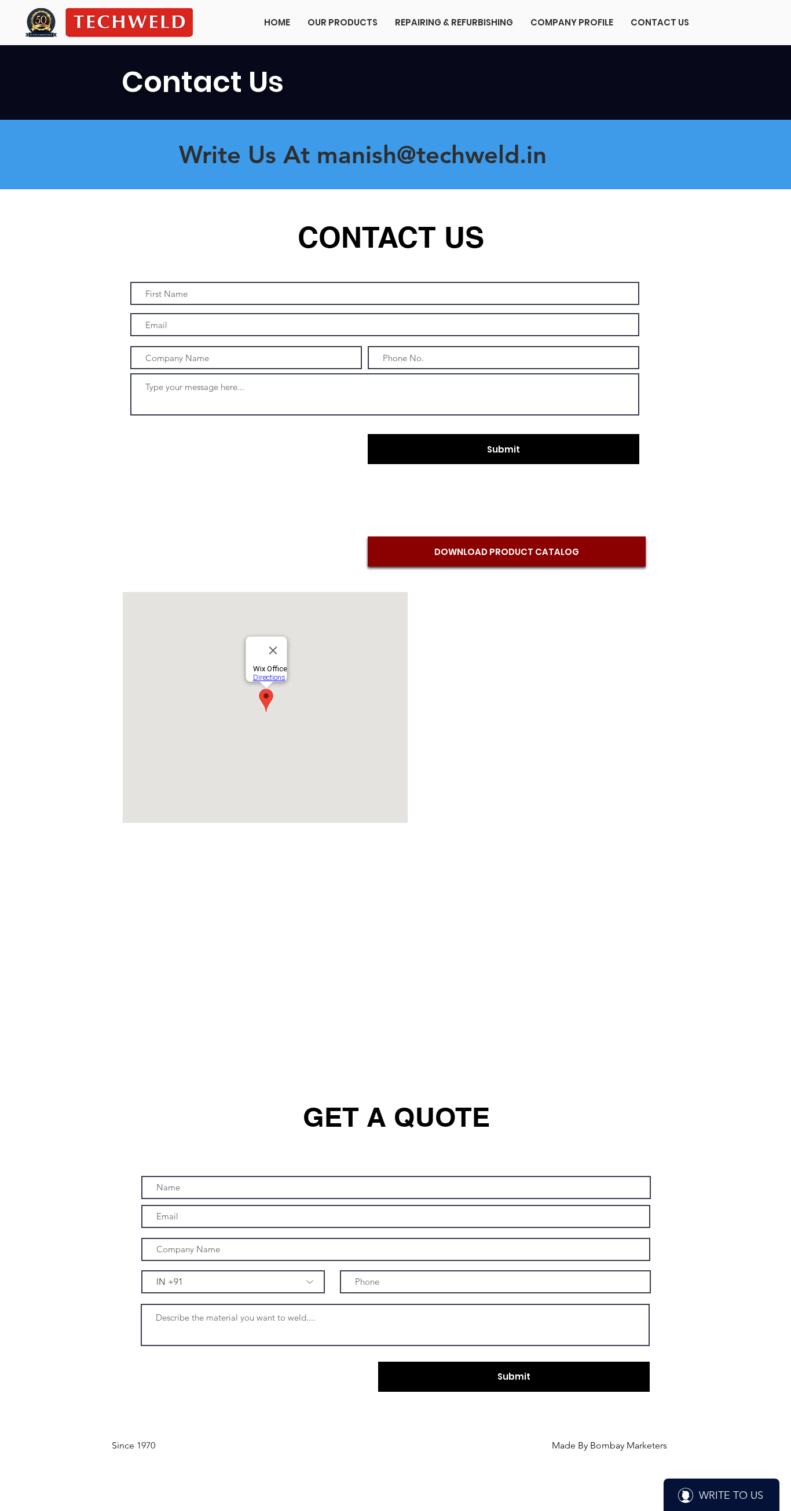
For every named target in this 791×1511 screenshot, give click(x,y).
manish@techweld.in (432, 154)
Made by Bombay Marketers (601, 1029)
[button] (342, 22)
